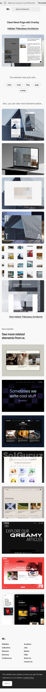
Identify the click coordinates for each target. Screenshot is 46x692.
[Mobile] (23, 125)
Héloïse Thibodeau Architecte (23, 28)
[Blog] (23, 431)
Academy (27, 644)
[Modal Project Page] (23, 296)
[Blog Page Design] (23, 609)
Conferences (7, 658)
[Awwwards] (8, 9)
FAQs (26, 655)
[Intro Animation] (23, 193)
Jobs (25, 648)
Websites (5, 644)
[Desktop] (23, 159)
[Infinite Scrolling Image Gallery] (23, 262)
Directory (5, 655)
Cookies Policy (28, 678)
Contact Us (28, 662)
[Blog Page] (23, 360)
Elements (5, 651)
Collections (6, 648)
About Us (27, 658)
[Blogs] (23, 467)
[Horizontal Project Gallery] (23, 228)
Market (26, 651)
